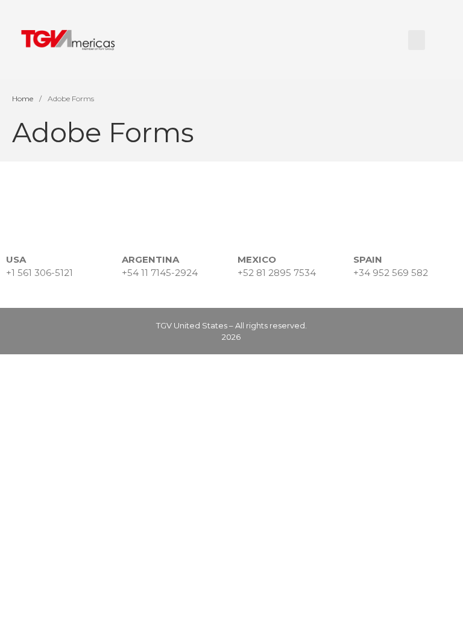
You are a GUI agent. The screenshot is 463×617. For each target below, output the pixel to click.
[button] (416, 40)
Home (22, 98)
